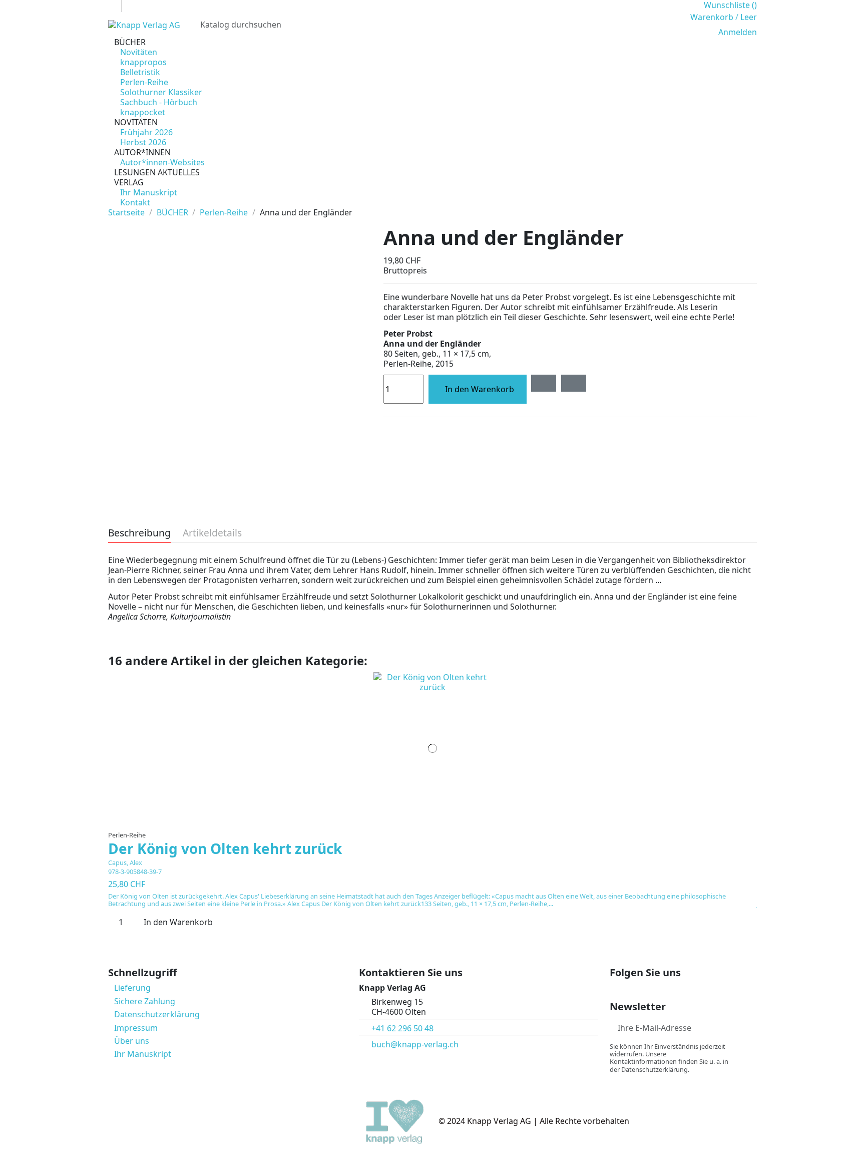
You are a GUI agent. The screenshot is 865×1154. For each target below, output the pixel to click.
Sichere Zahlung (144, 1001)
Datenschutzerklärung (157, 1014)
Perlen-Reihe (144, 82)
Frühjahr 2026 (146, 132)
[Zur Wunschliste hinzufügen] (543, 383)
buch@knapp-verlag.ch (415, 1044)
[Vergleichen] (432, 820)
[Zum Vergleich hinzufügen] (573, 383)
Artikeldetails (212, 533)
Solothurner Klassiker (161, 92)
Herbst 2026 (143, 142)
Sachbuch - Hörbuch (158, 102)
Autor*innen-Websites (162, 162)
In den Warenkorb (479, 389)
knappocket (142, 112)
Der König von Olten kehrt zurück (225, 848)
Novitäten (138, 52)
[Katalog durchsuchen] (670, 24)
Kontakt (135, 202)
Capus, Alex (125, 862)
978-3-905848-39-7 (135, 871)
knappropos (143, 62)
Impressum (136, 1028)
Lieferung (132, 988)
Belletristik (140, 72)
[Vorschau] (439, 820)
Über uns (131, 1041)
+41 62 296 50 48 (402, 1028)
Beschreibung (139, 533)
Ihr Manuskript (148, 192)
